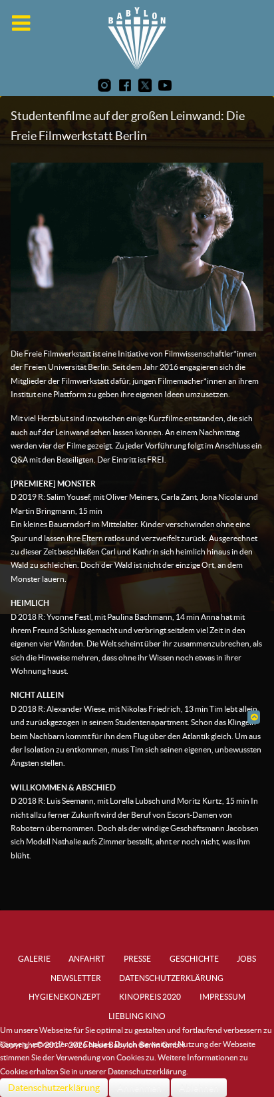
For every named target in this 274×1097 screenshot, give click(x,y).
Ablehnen (199, 1087)
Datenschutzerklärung (54, 1087)
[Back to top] (254, 716)
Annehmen (139, 1087)
